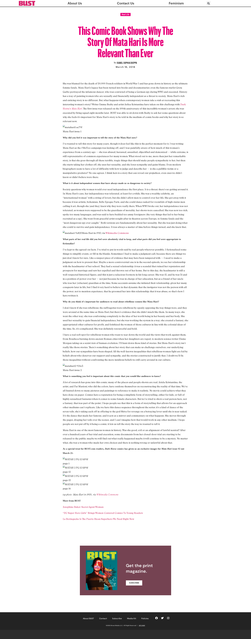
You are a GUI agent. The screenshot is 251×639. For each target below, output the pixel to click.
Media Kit (131, 618)
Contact (103, 618)
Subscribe (117, 618)
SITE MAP (142, 625)
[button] (208, 3)
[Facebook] (156, 618)
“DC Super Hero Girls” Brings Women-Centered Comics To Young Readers (103, 512)
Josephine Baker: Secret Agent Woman (83, 506)
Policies (145, 618)
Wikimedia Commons (117, 232)
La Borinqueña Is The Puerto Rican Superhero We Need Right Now (98, 518)
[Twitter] (162, 618)
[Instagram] (168, 618)
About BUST (88, 618)
